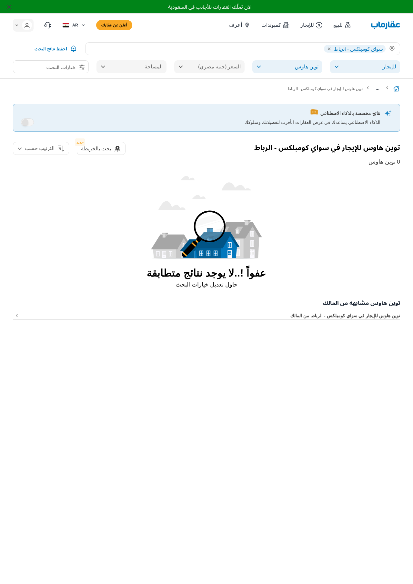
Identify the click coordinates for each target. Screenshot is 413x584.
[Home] (396, 89)
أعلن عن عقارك (114, 25)
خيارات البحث (61, 67)
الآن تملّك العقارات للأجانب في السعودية (210, 6)
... (377, 87)
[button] (342, 25)
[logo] (385, 25)
